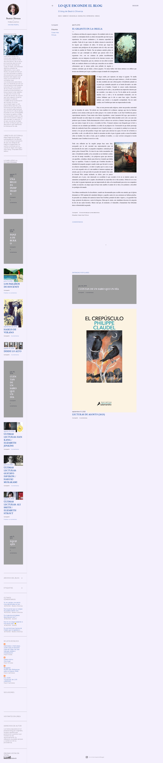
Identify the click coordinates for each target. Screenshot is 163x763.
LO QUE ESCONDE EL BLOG (80, 5)
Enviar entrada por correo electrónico (89, 212)
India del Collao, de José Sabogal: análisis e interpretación (11, 651)
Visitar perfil (13, 25)
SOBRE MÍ (65, 16)
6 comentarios (15, 336)
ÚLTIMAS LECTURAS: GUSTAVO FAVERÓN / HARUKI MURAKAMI (10, 475)
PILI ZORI (7, 678)
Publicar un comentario (10, 293)
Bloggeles (7, 668)
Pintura (53, 35)
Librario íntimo (8, 659)
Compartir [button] (54, 25)
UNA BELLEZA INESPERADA (13, 186)
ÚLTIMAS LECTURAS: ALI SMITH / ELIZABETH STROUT (12, 507)
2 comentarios (83, 418)
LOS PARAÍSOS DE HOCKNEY (12, 285)
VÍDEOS (97, 16)
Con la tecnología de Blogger (96, 757)
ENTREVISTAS (90, 16)
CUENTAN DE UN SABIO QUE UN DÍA (98, 289)
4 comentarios (89, 292)
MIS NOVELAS (73, 16)
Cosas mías (55, 32)
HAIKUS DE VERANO (10, 331)
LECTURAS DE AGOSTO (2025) (88, 414)
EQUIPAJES (13, 543)
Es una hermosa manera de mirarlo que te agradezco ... (13, 629)
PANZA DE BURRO (13, 239)
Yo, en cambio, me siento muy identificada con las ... (12, 603)
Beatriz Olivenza (13, 18)
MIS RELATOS (82, 16)
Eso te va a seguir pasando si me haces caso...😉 (13, 622)
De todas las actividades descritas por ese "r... (12, 616)
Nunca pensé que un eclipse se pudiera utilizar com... (13, 610)
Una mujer (7, 661)
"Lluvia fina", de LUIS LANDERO (10, 680)
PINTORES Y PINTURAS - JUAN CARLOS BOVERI (12, 647)
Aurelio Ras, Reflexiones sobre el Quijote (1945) (12, 670)
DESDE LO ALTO (12, 351)
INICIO (60, 16)
